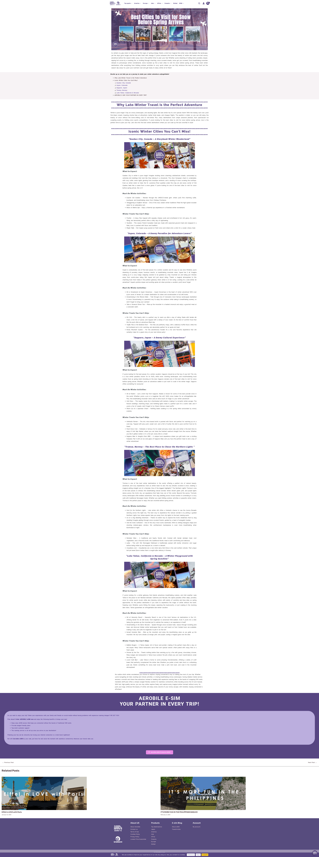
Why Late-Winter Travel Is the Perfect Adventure (130, 78)
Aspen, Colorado (122, 85)
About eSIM (176, 827)
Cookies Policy (135, 834)
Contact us (134, 829)
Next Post (312, 762)
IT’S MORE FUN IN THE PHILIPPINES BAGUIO (179, 812)
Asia (152, 3)
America (136, 3)
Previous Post (8, 762)
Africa (159, 3)
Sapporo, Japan (121, 88)
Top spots (127, 3)
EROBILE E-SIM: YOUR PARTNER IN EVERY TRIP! (131, 95)
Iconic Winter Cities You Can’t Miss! (126, 80)
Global (175, 3)
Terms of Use (134, 832)
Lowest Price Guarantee (138, 839)
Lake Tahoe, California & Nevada (127, 93)
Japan (153, 829)
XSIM (180, 3)
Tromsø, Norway (121, 90)
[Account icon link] (204, 3)
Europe (145, 3)
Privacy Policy (134, 836)
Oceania (167, 3)
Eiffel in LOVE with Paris (12, 812)
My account (196, 827)
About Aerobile (135, 827)
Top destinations (156, 827)
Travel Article (176, 829)
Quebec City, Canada (123, 83)
